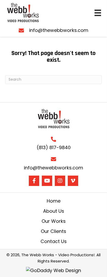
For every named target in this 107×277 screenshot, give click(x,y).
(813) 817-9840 (54, 147)
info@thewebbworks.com (58, 30)
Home (54, 201)
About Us (53, 211)
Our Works (54, 221)
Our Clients (53, 231)
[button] (34, 181)
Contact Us (54, 241)
